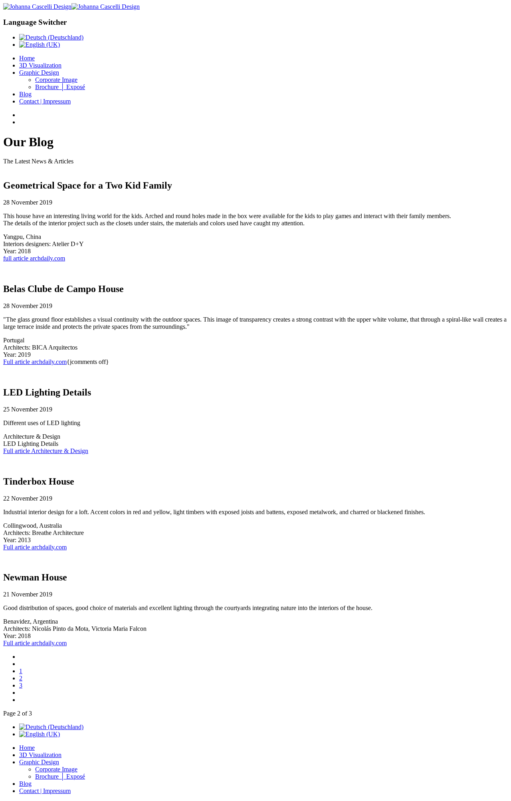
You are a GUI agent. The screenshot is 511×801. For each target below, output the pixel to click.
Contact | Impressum (45, 101)
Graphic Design (39, 72)
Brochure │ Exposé (60, 86)
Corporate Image (56, 79)
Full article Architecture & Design (45, 450)
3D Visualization (40, 65)
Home (27, 58)
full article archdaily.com (34, 258)
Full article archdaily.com (35, 361)
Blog (25, 94)
